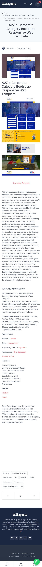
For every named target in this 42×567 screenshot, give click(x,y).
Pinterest (25, 538)
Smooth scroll (8, 356)
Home (6, 13)
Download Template (21, 183)
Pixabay (5, 393)
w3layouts (10, 48)
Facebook (16, 538)
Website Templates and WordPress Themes (20, 15)
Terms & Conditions (29, 556)
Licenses (25, 553)
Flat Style (23, 477)
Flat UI (32, 477)
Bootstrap (6, 473)
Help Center (15, 553)
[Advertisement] (21, 447)
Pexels (4, 397)
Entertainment (7, 477)
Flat (16, 477)
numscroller (13, 343)
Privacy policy (14, 556)
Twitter (12, 538)
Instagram (21, 538)
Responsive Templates (10, 486)
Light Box (22, 347)
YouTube (30, 538)
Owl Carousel (20, 352)
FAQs (32, 553)
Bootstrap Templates (19, 473)
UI (22, 486)
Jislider (13, 338)
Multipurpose (7, 482)
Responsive (19, 482)
